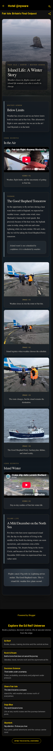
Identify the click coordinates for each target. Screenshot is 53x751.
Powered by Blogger (26, 615)
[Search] (49, 7)
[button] (49, 14)
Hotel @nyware (18, 6)
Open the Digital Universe (26, 741)
